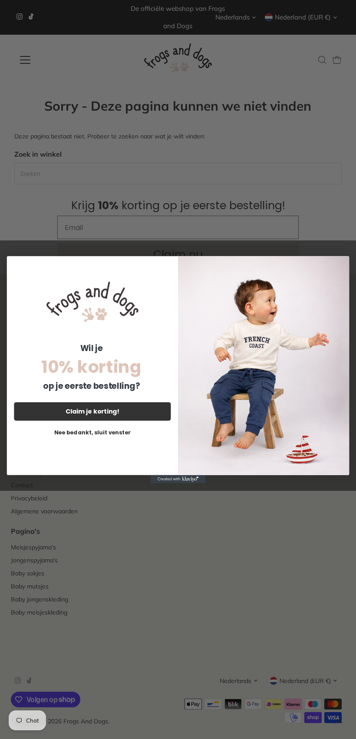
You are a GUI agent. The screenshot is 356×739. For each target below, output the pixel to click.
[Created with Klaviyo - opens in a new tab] (178, 479)
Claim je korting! (92, 411)
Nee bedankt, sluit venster (92, 432)
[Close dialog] (340, 265)
